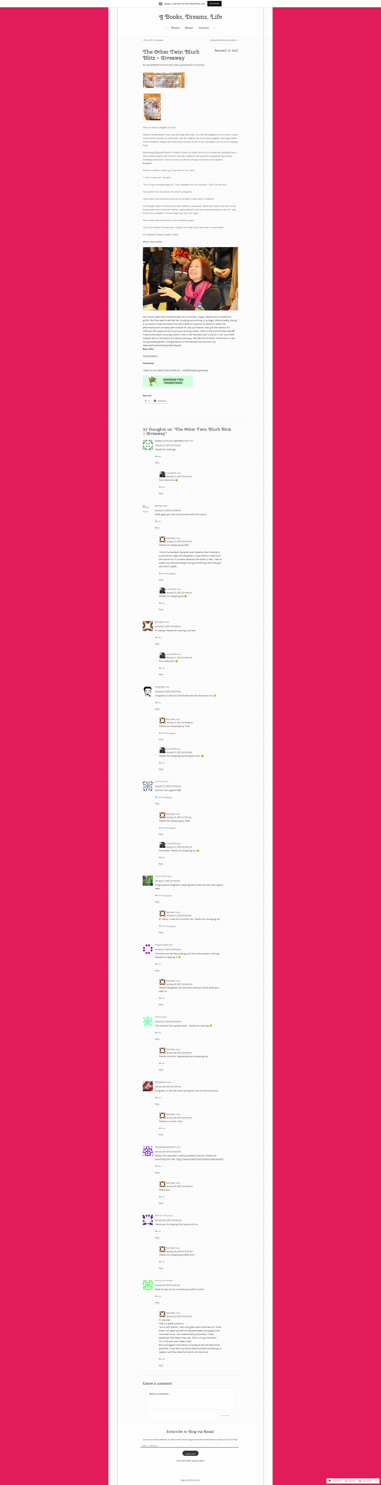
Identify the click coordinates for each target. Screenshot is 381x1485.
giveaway (184, 65)
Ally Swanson (161, 1082)
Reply (157, 463)
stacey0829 (151, 65)
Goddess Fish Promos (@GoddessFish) (171, 440)
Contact (204, 27)
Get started (214, 3)
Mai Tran (158, 505)
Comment (224, 1415)
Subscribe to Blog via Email (190, 1431)
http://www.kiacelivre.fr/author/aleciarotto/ (200, 1159)
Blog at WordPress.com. (190, 1480)
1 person (172, 573)
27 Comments (198, 65)
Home (175, 27)
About (189, 27)
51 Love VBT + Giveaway (152, 40)
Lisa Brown (159, 687)
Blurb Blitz (174, 65)
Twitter (156, 345)
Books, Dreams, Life (193, 17)
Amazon (147, 356)
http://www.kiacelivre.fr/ (165, 1147)
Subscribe (190, 1454)
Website (147, 345)
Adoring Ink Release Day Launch (224, 40)
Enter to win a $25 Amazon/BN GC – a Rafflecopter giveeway (175, 370)
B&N (155, 356)
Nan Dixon (170, 538)
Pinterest (176, 345)
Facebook (166, 345)
